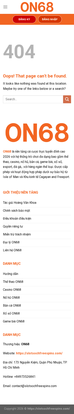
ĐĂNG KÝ (24, 19)
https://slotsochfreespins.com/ (39, 353)
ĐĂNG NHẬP (50, 19)
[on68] (37, 7)
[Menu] (5, 7)
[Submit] (67, 99)
